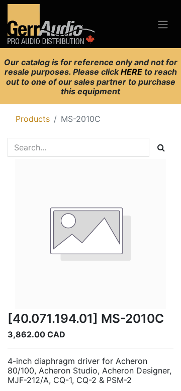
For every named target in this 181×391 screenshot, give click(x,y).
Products (33, 119)
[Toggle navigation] (162, 24)
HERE (132, 72)
